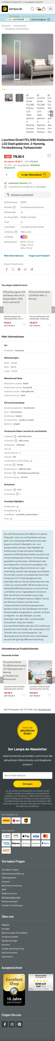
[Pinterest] (19, 269)
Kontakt (6, 928)
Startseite (6, 26)
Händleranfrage (9, 940)
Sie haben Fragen (10, 869)
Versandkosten (23, 165)
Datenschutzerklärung (29, 806)
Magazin (6, 924)
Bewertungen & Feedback (14, 932)
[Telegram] (31, 269)
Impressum (7, 956)
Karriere (6, 944)
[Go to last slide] (1, 309)
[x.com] (12, 269)
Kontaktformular (11, 801)
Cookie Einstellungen (12, 905)
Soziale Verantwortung (13, 948)
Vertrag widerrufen (11, 897)
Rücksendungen (10, 901)
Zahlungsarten (9, 877)
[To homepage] (12, 9)
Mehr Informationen (14, 255)
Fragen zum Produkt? (39, 255)
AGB (4, 889)
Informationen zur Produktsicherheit (20, 648)
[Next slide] (51, 113)
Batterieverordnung (12, 885)
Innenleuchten (20, 26)
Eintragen (27, 783)
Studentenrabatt (10, 936)
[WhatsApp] (25, 269)
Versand (6, 881)
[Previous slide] (3, 113)
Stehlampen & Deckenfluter (17, 29)
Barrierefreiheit (9, 952)
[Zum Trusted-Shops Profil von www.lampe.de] (27, 990)
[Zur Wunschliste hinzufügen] (49, 156)
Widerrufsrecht (9, 893)
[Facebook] (6, 269)
